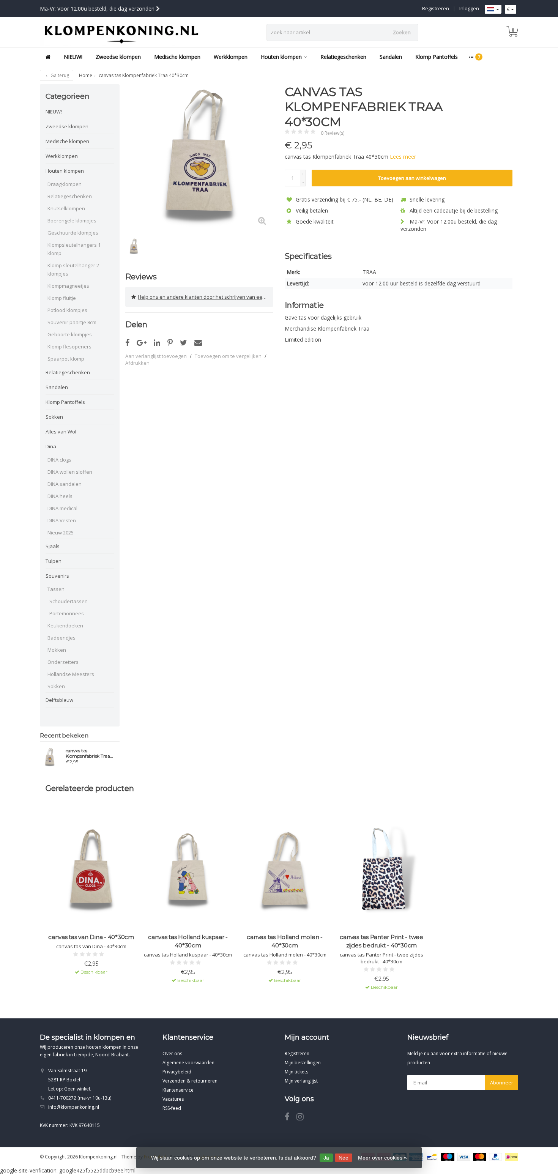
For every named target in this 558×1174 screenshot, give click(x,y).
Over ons (172, 1053)
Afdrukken (137, 362)
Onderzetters (63, 662)
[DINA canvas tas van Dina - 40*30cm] (91, 871)
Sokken (54, 416)
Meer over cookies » (382, 1158)
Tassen (56, 589)
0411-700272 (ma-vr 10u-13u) (79, 1098)
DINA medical (62, 508)
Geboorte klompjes (69, 334)
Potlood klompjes (67, 310)
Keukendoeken (65, 625)
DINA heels (60, 496)
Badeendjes (61, 637)
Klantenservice (178, 1090)
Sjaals (53, 546)
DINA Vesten (61, 520)
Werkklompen (230, 56)
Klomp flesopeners (69, 346)
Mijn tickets (296, 1071)
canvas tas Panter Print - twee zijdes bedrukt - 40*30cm (381, 941)
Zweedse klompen (118, 56)
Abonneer (501, 1082)
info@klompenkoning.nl (73, 1107)
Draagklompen (64, 184)
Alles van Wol (61, 431)
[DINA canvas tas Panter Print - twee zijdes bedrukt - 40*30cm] (381, 871)
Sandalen (391, 56)
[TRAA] (498, 95)
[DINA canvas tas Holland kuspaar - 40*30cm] (187, 871)
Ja (326, 1158)
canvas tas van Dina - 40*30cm (91, 937)
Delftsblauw (59, 700)
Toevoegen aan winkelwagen (412, 178)
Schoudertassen (68, 601)
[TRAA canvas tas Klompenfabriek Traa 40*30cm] (50, 757)
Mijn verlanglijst (301, 1081)
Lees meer (403, 156)
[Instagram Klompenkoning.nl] (302, 1118)
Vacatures (173, 1099)
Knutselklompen (66, 208)
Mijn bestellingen (303, 1062)
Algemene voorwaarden (188, 1062)
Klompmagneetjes (68, 285)
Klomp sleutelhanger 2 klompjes (73, 269)
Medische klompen (177, 56)
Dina (51, 446)
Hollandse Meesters (70, 674)
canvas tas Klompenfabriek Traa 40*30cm (88, 753)
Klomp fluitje (61, 298)
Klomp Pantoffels (436, 56)
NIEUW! (73, 56)
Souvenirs (57, 575)
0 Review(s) (332, 133)
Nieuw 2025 (60, 532)
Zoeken (402, 32)
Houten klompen (281, 56)
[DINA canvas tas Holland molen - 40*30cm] (284, 871)
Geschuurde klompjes (72, 232)
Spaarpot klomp (65, 358)
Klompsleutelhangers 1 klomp (74, 249)
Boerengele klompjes (71, 220)
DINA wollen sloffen (69, 471)
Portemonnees (66, 613)
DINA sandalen (64, 484)
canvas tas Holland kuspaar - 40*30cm (188, 941)
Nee (343, 1158)
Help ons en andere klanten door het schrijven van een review (205, 296)
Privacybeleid (176, 1071)
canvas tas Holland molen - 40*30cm (285, 941)
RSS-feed (171, 1108)
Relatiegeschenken (343, 56)
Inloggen (469, 8)
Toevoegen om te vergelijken (228, 356)
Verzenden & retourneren (190, 1081)
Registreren (435, 8)
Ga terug (59, 75)
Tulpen (53, 561)
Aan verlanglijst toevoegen (156, 356)
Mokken (56, 649)
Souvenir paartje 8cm (71, 322)
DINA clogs (59, 459)
